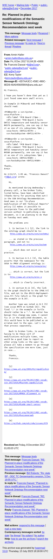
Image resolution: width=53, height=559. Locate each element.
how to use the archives (23, 539)
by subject (27, 535)
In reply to (31, 43)
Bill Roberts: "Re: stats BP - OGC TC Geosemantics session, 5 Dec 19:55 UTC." (28, 476)
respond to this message (32, 525)
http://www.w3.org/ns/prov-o (26, 277)
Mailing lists (23, 5)
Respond (43, 33)
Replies (17, 46)
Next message (34, 40)
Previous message (14, 43)
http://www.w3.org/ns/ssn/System (28, 244)
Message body (29, 33)
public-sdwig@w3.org (16, 68)
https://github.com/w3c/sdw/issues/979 (26, 423)
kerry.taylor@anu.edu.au (18, 78)
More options (11, 36)
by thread (16, 535)
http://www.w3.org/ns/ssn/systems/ (29, 234)
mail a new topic (13, 529)
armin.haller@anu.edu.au (18, 58)
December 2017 (28, 8)
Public (35, 5)
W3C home (8, 5)
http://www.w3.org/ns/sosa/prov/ (28, 266)
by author (39, 535)
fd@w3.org (33, 64)
